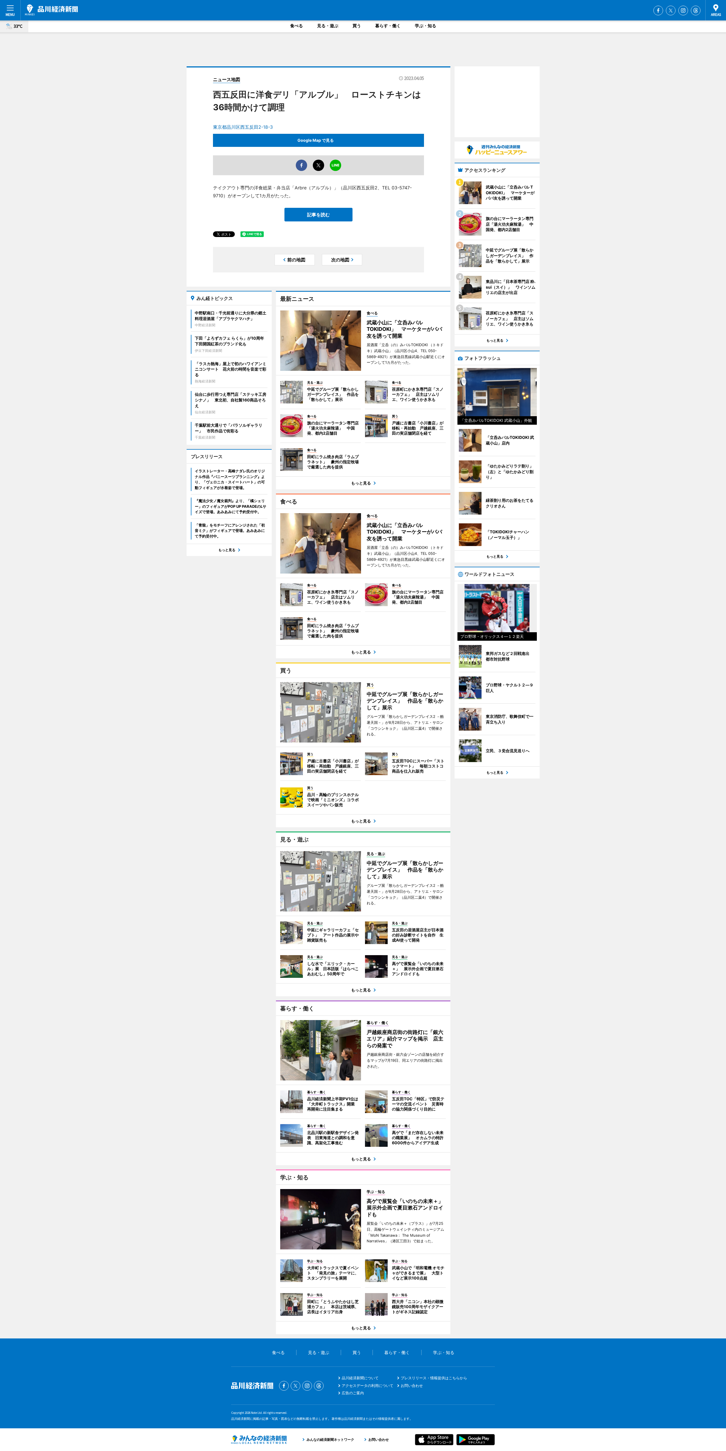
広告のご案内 (353, 1393)
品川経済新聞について (360, 1378)
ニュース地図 (226, 79)
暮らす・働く (388, 25)
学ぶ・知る (425, 25)
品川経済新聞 (51, 10)
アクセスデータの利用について (367, 1385)
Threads (695, 10)
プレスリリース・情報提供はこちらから (434, 1378)
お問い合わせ (412, 1385)
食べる (296, 25)
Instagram (683, 10)
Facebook (658, 10)
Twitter (671, 10)
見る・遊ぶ (327, 25)
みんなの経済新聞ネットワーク (259, 1439)
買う (357, 25)
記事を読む (318, 214)
